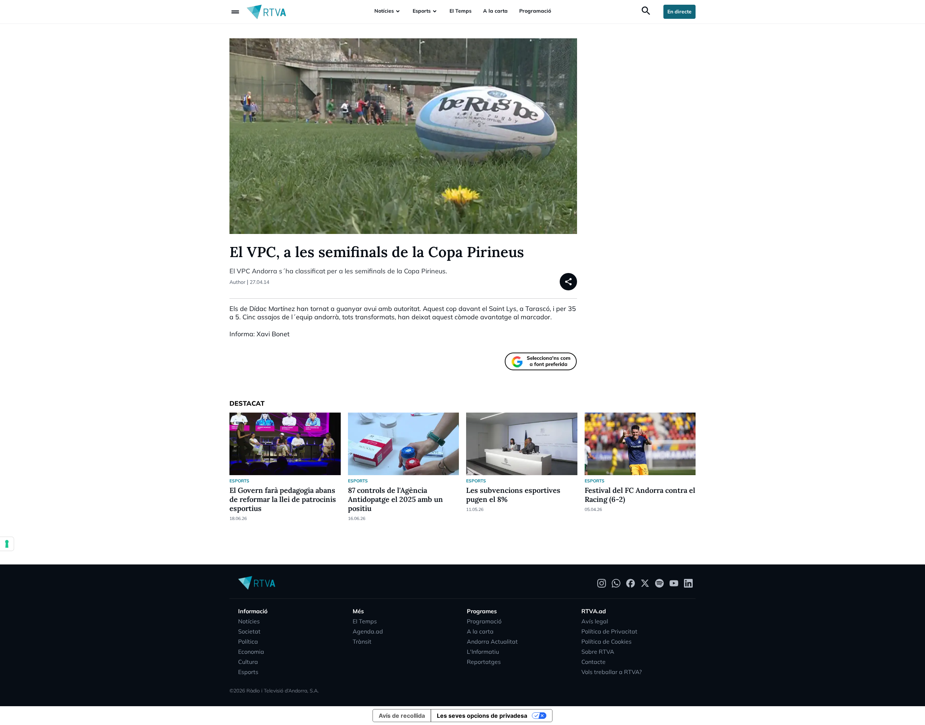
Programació (535, 11)
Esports (422, 11)
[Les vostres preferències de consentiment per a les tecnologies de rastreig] (7, 544)
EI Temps (460, 11)
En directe (679, 11)
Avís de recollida (402, 715)
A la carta (495, 11)
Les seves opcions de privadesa (482, 715)
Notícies (384, 11)
